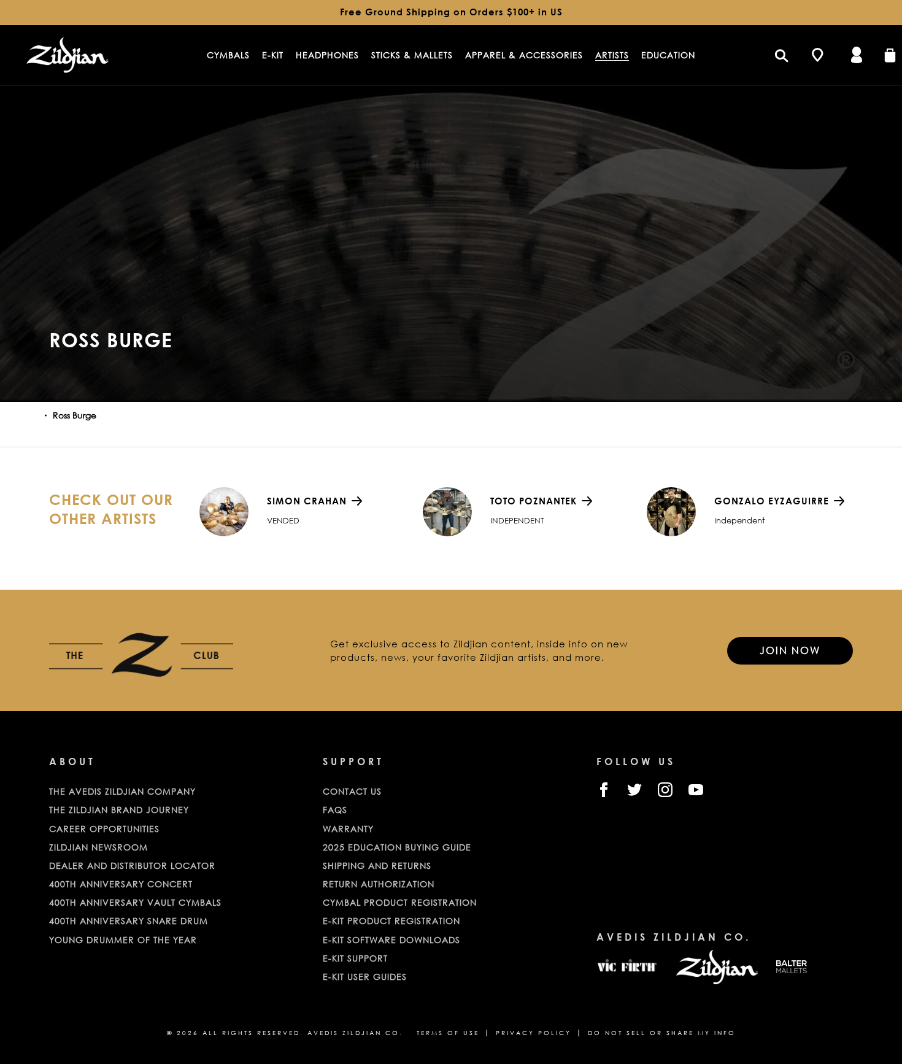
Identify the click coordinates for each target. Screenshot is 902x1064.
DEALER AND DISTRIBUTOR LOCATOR (132, 865)
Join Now (790, 650)
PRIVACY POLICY (533, 1033)
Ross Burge (74, 415)
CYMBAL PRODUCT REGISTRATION (400, 902)
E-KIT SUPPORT (355, 958)
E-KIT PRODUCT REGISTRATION (391, 921)
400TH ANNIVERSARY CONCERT (121, 884)
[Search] (781, 55)
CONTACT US (352, 791)
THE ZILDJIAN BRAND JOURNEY (119, 809)
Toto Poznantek (533, 500)
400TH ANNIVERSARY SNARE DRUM (128, 921)
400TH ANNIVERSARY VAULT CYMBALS (135, 902)
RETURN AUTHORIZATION (378, 884)
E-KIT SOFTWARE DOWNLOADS (391, 940)
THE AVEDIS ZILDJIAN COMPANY (122, 791)
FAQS (335, 809)
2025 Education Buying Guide (397, 847)
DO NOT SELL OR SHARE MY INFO (662, 1033)
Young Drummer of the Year (123, 940)
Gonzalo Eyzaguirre (771, 500)
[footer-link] (627, 967)
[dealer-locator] (817, 55)
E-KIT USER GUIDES (365, 976)
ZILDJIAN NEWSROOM (98, 847)
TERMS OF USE (448, 1033)
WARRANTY (348, 829)
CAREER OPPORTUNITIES (104, 829)
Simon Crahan (307, 500)
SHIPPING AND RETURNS (377, 865)
